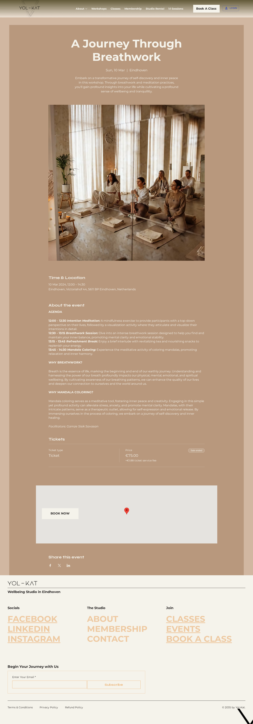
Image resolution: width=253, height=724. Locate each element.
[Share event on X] (59, 565)
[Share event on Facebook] (50, 565)
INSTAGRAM (34, 639)
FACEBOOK (32, 619)
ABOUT (102, 619)
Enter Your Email (24, 677)
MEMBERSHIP (117, 629)
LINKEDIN (29, 629)
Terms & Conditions (20, 707)
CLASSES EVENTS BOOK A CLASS (199, 629)
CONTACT (108, 639)
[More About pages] (86, 9)
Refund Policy (74, 707)
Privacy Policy (49, 707)
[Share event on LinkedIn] (68, 565)
